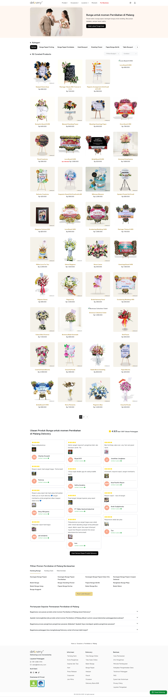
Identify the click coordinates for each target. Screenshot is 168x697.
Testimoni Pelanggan (120, 671)
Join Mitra (70, 679)
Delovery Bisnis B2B (92, 683)
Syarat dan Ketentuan (120, 679)
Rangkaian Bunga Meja (121, 583)
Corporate (70, 675)
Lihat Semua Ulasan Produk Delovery (84, 553)
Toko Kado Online (91, 660)
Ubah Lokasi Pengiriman (96, 26)
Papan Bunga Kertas (65, 586)
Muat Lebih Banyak (83, 594)
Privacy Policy (118, 683)
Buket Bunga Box (91, 586)
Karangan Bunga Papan (38, 577)
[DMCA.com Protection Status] (33, 683)
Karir (68, 668)
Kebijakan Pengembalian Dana (123, 668)
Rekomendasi (61, 571)
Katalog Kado (48, 571)
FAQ (114, 675)
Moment (94, 3)
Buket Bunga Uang (36, 586)
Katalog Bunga (35, 571)
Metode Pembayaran (120, 664)
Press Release (72, 671)
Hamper (88, 671)
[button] (112, 54)
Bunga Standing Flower (66, 583)
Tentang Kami (72, 656)
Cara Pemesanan (119, 656)
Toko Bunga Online (92, 656)
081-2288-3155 (37, 662)
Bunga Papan (90, 668)
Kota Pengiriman (72, 660)
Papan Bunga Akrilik (92, 583)
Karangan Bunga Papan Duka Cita (97, 577)
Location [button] (84, 3)
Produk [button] (64, 3)
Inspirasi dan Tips (72, 664)
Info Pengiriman (118, 660)
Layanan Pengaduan (120, 687)
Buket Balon (117, 586)
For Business (104, 3)
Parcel (88, 675)
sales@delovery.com (39, 665)
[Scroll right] (137, 47)
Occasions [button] (74, 3)
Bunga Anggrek (35, 589)
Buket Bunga (34, 583)
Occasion (89, 679)
